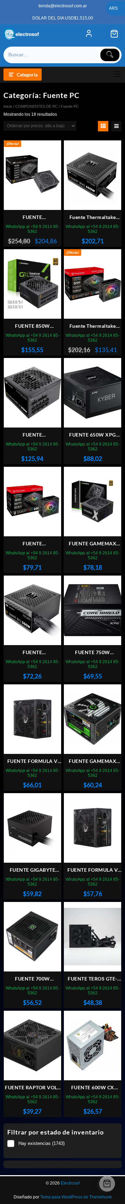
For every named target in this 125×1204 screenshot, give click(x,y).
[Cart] (114, 34)
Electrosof (70, 1183)
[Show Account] (89, 33)
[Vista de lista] (116, 126)
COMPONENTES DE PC (36, 106)
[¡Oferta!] (32, 175)
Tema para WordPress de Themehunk (76, 1197)
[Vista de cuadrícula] (103, 126)
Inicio (7, 106)
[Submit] (109, 55)
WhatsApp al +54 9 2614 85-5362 (32, 229)
